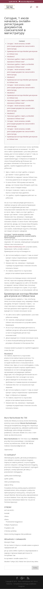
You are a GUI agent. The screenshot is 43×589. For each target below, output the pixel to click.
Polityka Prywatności (11, 525)
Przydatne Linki (9, 528)
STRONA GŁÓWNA (10, 531)
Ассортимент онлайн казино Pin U (16, 558)
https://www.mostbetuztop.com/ (14, 247)
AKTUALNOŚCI (9, 510)
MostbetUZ (11, 56)
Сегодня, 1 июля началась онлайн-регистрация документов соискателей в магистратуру (20, 46)
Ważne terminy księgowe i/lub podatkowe (17, 534)
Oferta (6, 516)
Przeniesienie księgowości (14, 522)
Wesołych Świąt (9, 542)
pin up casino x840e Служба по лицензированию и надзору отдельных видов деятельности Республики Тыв (21, 553)
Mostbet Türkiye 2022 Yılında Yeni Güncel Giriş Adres (21, 561)
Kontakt (6, 513)
